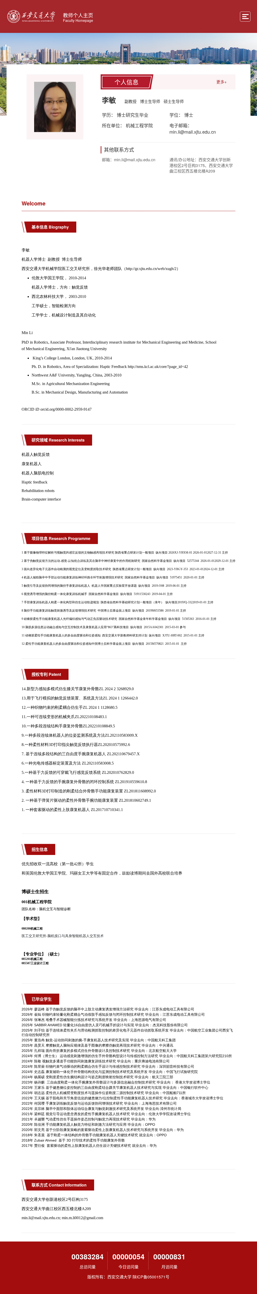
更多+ (221, 82)
